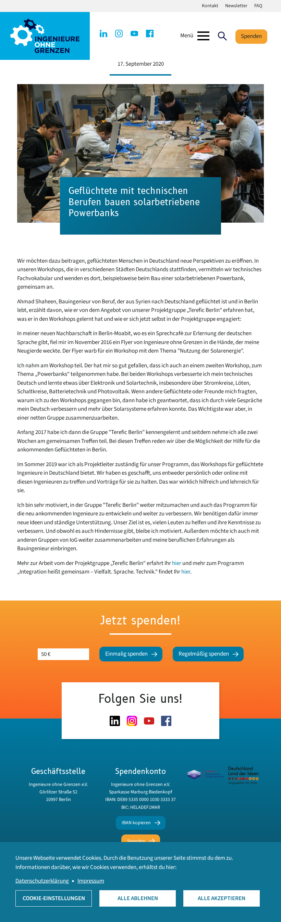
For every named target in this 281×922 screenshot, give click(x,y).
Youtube (134, 33)
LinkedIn (103, 33)
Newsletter (236, 5)
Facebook (150, 33)
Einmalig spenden (126, 654)
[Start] (45, 35)
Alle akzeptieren (221, 898)
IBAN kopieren (136, 822)
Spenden (251, 36)
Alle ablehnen (138, 898)
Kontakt (210, 5)
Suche (222, 36)
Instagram (119, 33)
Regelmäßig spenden (204, 654)
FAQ (258, 5)
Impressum (90, 881)
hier (177, 563)
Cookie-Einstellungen (54, 898)
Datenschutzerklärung (42, 881)
